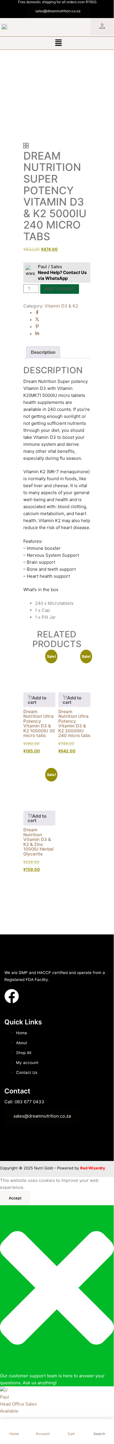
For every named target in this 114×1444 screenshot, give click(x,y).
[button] (58, 43)
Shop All (23, 1052)
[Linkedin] (37, 334)
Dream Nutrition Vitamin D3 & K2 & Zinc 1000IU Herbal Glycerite (38, 842)
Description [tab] (43, 352)
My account (27, 1062)
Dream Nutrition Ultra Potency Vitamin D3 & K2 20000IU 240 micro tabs (74, 723)
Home (21, 1033)
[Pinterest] (37, 327)
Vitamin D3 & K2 (61, 306)
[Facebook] (37, 313)
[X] (37, 320)
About (21, 1042)
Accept (15, 1198)
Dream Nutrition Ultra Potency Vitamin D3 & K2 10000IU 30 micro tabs (39, 723)
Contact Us (26, 1072)
